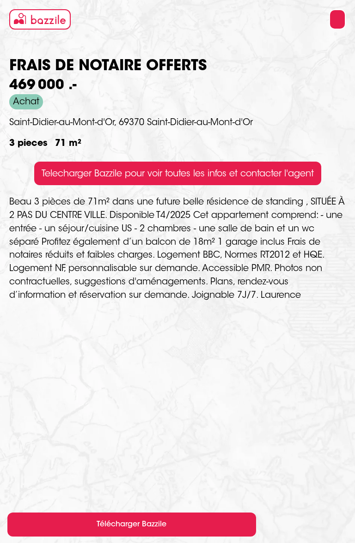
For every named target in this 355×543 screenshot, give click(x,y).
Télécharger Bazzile (131, 524)
